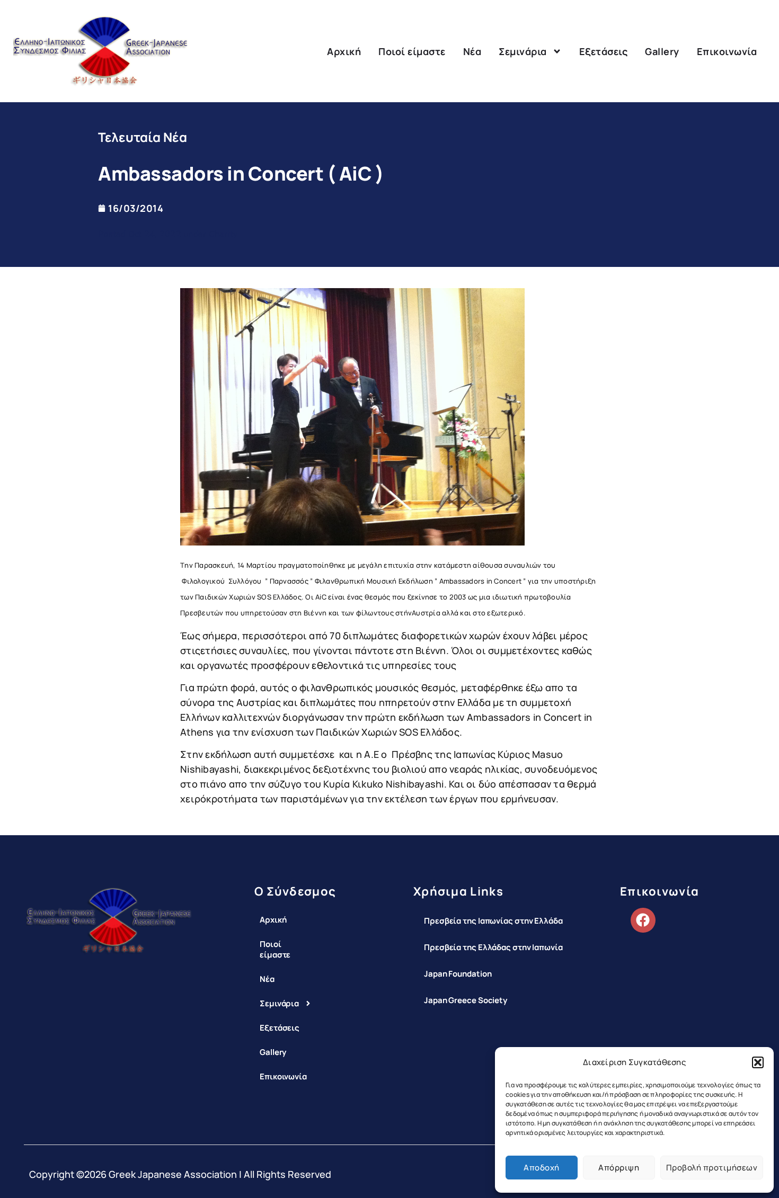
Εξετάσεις (603, 51)
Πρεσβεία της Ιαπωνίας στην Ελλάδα (493, 920)
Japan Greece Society (465, 1000)
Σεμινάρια (523, 51)
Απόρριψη (618, 1167)
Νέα (472, 51)
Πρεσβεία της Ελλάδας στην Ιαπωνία (493, 947)
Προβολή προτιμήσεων (712, 1167)
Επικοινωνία (727, 51)
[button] (758, 1062)
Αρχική (344, 51)
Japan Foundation (457, 973)
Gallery (662, 51)
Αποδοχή (542, 1167)
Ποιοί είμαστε (412, 51)
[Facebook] (643, 920)
